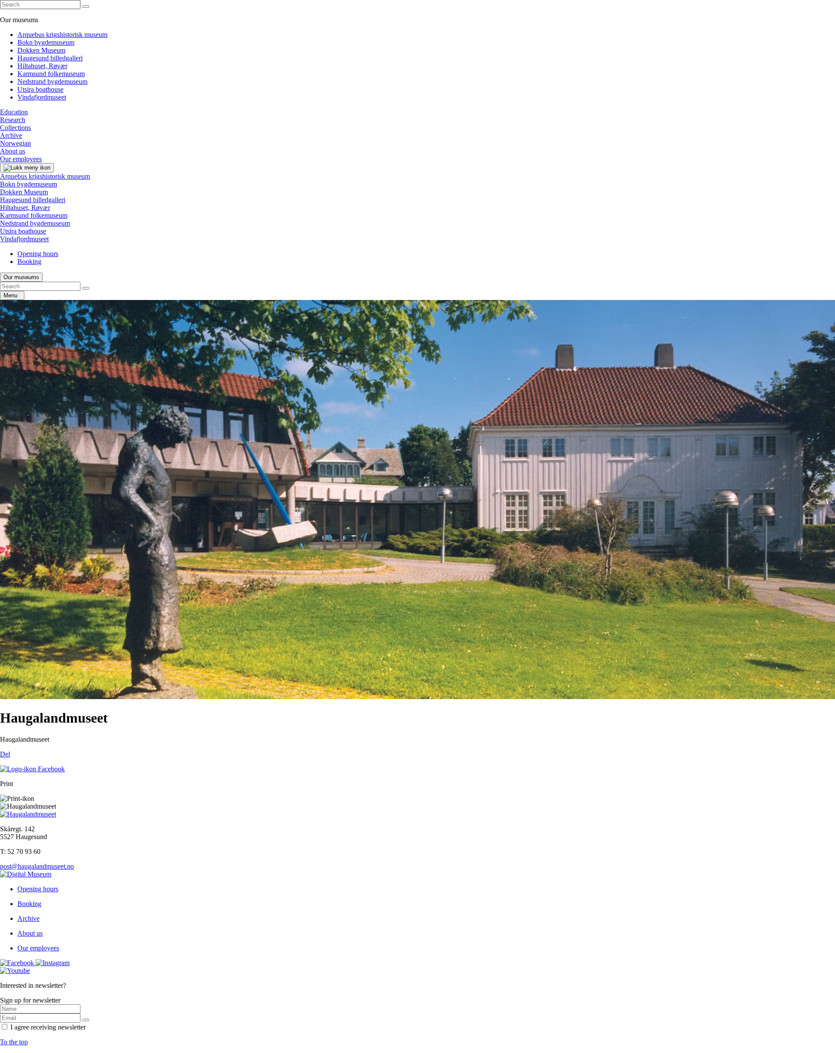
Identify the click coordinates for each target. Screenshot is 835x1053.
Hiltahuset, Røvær (42, 66)
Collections (15, 127)
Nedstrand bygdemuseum (52, 81)
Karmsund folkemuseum (51, 73)
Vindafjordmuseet (41, 97)
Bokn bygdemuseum (45, 42)
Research (12, 119)
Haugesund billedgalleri (50, 58)
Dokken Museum (41, 50)
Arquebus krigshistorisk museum (62, 34)
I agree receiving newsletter (48, 1027)
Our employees (21, 159)
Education (14, 112)
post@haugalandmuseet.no (37, 866)
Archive (11, 135)
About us (12, 151)
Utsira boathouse (40, 89)
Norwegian (15, 143)
